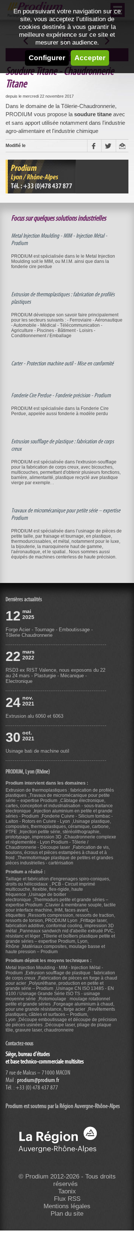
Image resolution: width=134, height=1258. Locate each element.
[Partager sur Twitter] (108, 146)
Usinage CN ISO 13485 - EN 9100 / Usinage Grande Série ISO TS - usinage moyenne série (60, 993)
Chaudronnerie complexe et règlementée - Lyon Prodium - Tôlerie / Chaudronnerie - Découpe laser (61, 842)
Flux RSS (67, 1198)
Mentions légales (67, 1206)
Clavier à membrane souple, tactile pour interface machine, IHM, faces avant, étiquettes (61, 910)
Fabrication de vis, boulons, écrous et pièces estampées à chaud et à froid (58, 852)
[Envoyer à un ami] (122, 146)
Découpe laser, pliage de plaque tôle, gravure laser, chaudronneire (58, 1027)
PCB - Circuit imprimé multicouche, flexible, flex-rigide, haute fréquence (50, 889)
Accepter (89, 58)
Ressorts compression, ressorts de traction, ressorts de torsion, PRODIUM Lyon (60, 918)
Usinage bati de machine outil (37, 751)
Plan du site (67, 1213)
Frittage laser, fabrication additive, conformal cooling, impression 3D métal (60, 925)
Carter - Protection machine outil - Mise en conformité (62, 363)
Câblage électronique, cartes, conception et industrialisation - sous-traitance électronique (59, 806)
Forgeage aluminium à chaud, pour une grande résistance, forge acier (60, 1006)
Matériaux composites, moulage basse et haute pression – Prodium (55, 949)
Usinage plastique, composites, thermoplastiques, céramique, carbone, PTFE (58, 826)
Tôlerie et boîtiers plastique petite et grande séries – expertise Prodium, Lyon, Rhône (60, 941)
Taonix (67, 1191)
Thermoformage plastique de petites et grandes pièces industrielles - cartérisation (59, 860)
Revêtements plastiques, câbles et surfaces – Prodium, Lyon (60, 1014)
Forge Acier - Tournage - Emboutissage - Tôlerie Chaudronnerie (49, 632)
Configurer (47, 58)
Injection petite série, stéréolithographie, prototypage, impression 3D (53, 834)
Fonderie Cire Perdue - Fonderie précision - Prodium (61, 395)
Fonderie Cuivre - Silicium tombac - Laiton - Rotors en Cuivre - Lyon (59, 819)
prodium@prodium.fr (38, 1080)
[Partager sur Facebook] (94, 146)
